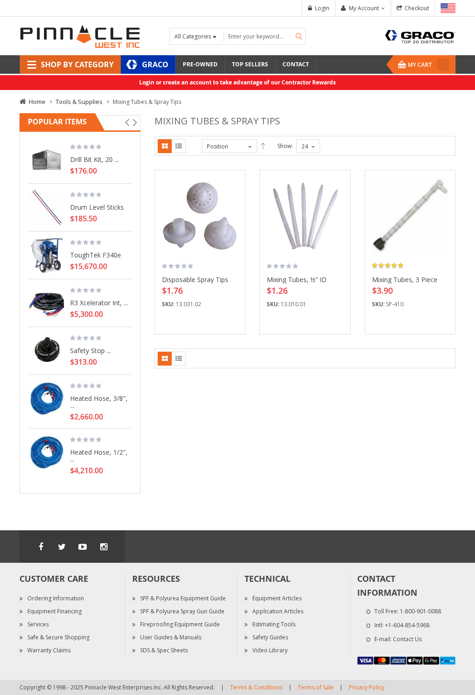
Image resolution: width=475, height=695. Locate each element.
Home (37, 101)
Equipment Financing (54, 611)
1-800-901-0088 (420, 611)
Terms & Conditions (256, 687)
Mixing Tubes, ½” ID (297, 279)
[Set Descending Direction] (263, 146)
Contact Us (407, 639)
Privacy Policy (366, 687)
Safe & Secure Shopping (58, 637)
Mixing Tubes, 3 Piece (404, 279)
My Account (364, 8)
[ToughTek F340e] (46, 255)
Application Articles (277, 611)
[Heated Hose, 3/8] (46, 398)
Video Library (270, 650)
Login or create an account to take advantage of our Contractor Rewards (237, 82)
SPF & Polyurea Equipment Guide (183, 598)
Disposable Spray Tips (195, 279)
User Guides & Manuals (170, 637)
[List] (179, 146)
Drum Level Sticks (97, 207)
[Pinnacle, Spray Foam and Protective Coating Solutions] (79, 35)
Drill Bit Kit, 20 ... (94, 159)
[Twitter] (61, 546)
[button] (235, 207)
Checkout (416, 8)
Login (322, 8)
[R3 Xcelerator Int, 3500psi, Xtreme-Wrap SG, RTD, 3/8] (46, 303)
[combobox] (264, 36)
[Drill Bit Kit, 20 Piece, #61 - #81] (46, 159)
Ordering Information (55, 598)
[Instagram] (103, 546)
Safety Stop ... (90, 350)
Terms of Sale (316, 687)
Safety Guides (270, 637)
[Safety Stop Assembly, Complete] (46, 350)
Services (38, 624)
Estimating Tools (273, 624)
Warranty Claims (49, 650)
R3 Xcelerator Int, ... (99, 302)
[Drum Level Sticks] (46, 207)
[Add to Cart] (235, 191)
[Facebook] (40, 546)
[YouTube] (82, 546)
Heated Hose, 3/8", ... (99, 401)
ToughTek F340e (95, 255)
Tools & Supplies (79, 101)
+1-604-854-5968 (407, 625)
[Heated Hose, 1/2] (46, 452)
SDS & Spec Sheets (164, 650)
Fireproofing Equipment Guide (180, 624)
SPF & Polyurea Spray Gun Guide (182, 611)
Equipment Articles (277, 598)
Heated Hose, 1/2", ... (99, 455)
